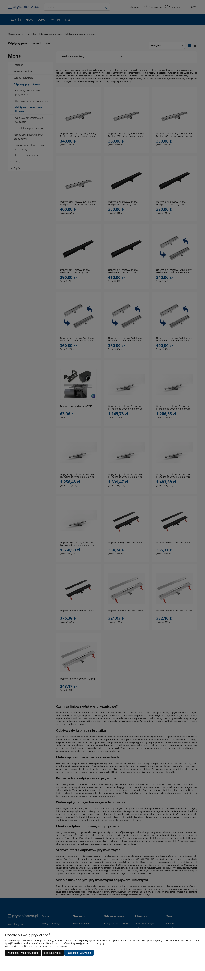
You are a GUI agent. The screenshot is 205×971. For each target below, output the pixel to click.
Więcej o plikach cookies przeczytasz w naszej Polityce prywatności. (37, 946)
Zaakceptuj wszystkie (79, 952)
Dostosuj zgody (52, 952)
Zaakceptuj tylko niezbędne (23, 952)
